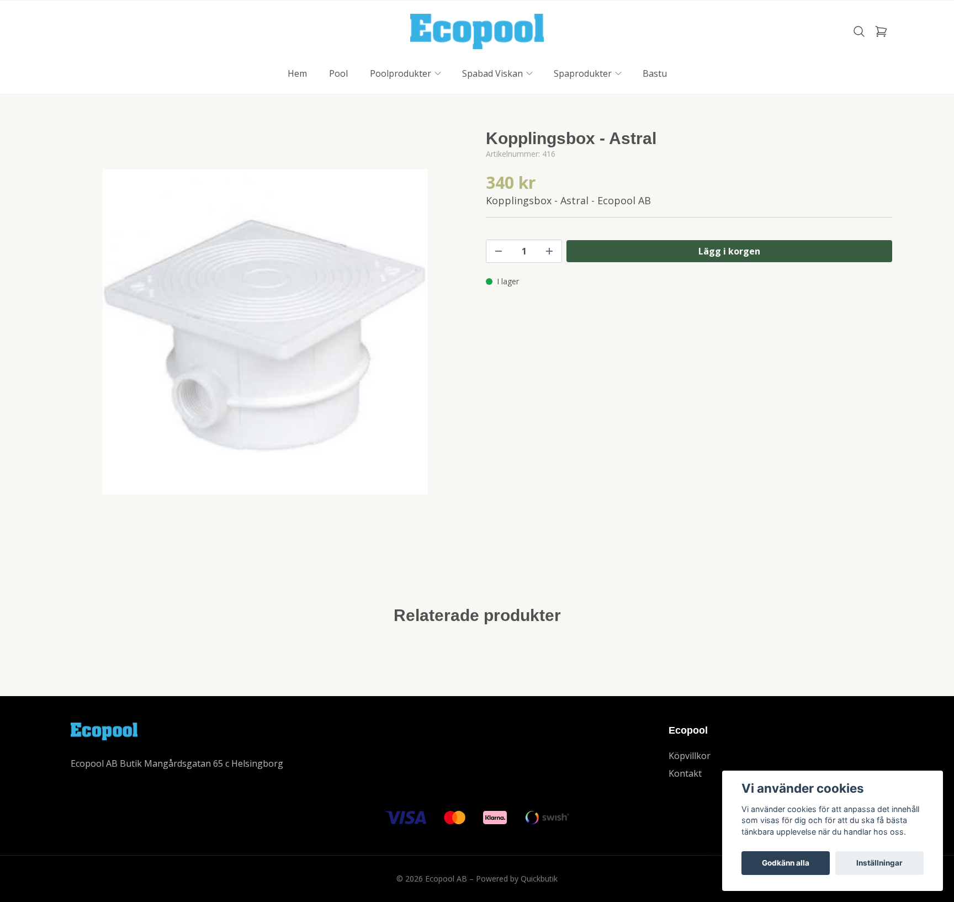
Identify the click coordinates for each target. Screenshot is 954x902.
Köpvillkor (690, 756)
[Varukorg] (881, 31)
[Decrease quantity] (498, 251)
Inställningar (879, 862)
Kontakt (685, 773)
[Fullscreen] (265, 332)
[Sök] (859, 31)
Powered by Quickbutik (517, 878)
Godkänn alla (785, 862)
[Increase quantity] (549, 251)
